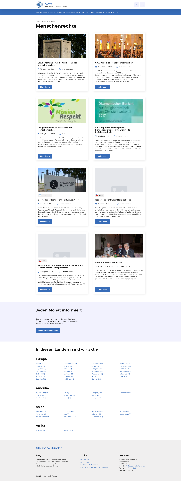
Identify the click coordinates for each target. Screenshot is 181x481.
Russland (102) (97, 374)
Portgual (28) (97, 369)
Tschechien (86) (126, 371)
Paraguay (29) (97, 393)
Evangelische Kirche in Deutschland (94, 467)
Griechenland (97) (70, 363)
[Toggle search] (142, 4)
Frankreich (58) (41, 376)
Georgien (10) (41, 379)
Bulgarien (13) (41, 369)
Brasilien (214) (41, 398)
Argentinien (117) (42, 393)
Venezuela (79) (125, 393)
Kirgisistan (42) (97, 411)
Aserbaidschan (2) (42, 417)
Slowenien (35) (125, 366)
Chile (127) (67, 393)
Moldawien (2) (69, 379)
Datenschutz (85, 462)
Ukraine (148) (125, 374)
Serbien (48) (96, 379)
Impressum (84, 460)
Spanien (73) (124, 369)
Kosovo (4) (68, 369)
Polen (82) (95, 366)
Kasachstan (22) (70, 417)
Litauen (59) (68, 376)
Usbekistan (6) (125, 414)
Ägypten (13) (40, 430)
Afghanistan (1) (41, 411)
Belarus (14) (40, 363)
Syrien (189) (124, 411)
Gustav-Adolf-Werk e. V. (89, 465)
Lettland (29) (68, 374)
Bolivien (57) (40, 395)
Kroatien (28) (68, 371)
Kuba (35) (67, 398)
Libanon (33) (96, 414)
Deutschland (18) (42, 371)
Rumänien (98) (97, 371)
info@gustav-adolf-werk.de (135, 466)
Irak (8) (66, 414)
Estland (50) (40, 374)
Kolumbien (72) (69, 395)
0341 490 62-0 (131, 468)
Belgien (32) (40, 366)
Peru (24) (95, 395)
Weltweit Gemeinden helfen (56, 6)
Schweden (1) (97, 376)
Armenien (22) (41, 414)
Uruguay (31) (96, 398)
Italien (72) (68, 366)
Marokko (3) (68, 430)
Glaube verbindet (49, 448)
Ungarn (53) (124, 376)
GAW (48, 3)
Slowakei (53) (125, 363)
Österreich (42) (97, 363)
